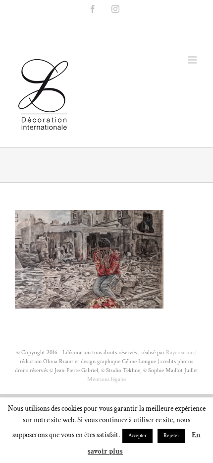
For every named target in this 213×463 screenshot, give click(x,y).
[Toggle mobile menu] (193, 60)
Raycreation (179, 352)
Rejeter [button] (171, 435)
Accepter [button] (137, 435)
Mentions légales (106, 379)
